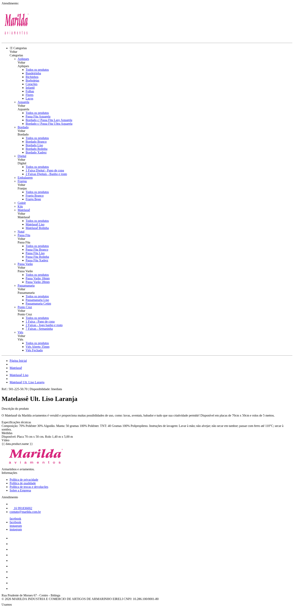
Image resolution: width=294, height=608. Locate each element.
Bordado (23, 127)
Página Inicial (18, 360)
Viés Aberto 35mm (37, 346)
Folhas (30, 91)
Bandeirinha (33, 73)
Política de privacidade (24, 479)
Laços (29, 98)
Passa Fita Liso (35, 253)
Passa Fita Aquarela (38, 116)
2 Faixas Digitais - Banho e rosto (46, 174)
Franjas (22, 181)
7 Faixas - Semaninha (39, 328)
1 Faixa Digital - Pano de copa (45, 170)
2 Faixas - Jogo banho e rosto (44, 325)
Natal (21, 231)
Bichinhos (32, 77)
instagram (16, 525)
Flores (29, 95)
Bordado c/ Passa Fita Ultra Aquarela (49, 123)
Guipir (22, 202)
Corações (31, 84)
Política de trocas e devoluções (29, 486)
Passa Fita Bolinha (37, 256)
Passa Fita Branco (37, 249)
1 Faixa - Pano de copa (40, 321)
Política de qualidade (23, 483)
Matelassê (24, 210)
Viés (20, 332)
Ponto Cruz (25, 307)
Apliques (23, 59)
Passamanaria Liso (37, 300)
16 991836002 (22, 508)
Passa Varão (25, 264)
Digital (22, 156)
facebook (15, 518)
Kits (20, 206)
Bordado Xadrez (36, 152)
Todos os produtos (37, 69)
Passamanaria (26, 285)
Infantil (30, 87)
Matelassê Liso (35, 224)
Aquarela (23, 102)
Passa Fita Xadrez (37, 260)
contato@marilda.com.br (25, 511)
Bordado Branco (36, 141)
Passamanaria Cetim (38, 303)
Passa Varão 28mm (38, 282)
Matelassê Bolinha (37, 228)
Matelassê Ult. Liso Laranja (27, 382)
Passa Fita (24, 235)
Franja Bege (33, 199)
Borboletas (32, 80)
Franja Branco (35, 195)
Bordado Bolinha (36, 149)
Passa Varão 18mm (38, 278)
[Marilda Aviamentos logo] (17, 37)
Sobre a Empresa (20, 490)
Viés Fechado (34, 350)
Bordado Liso (34, 145)
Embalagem (25, 177)
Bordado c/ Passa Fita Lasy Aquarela (49, 120)
